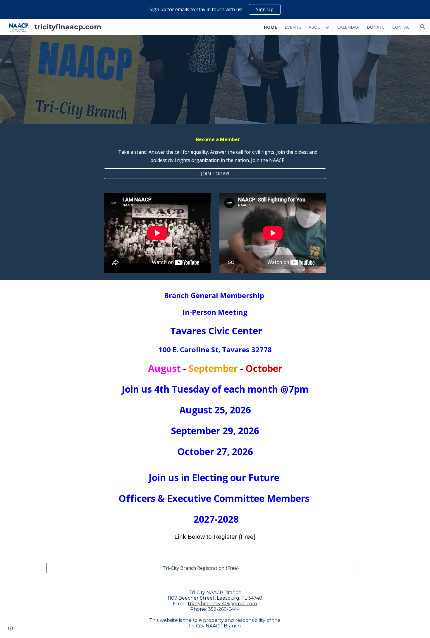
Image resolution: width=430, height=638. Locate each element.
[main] (215, 149)
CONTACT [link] (402, 27)
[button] (423, 27)
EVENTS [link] (293, 27)
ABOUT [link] (316, 27)
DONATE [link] (376, 27)
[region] (215, 9)
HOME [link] (270, 27)
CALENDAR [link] (348, 27)
